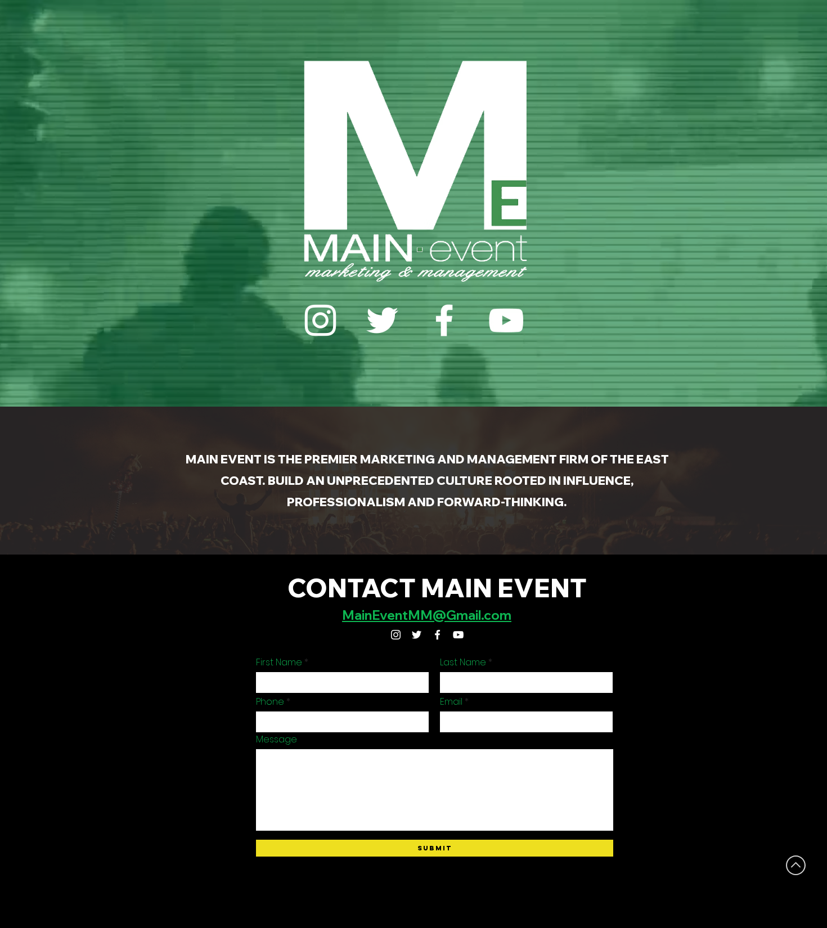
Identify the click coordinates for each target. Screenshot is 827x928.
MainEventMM (387, 615)
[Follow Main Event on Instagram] (320, 320)
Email (451, 701)
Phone (270, 701)
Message (276, 739)
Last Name (463, 662)
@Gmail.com (472, 615)
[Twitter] (382, 320)
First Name (279, 662)
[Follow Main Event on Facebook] (444, 320)
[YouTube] (506, 320)
